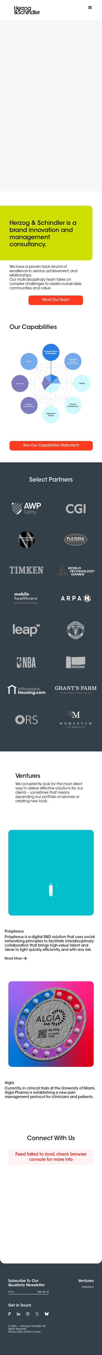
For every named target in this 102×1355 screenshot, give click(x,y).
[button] (90, 7)
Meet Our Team (55, 300)
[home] (26, 10)
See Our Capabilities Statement (51, 445)
